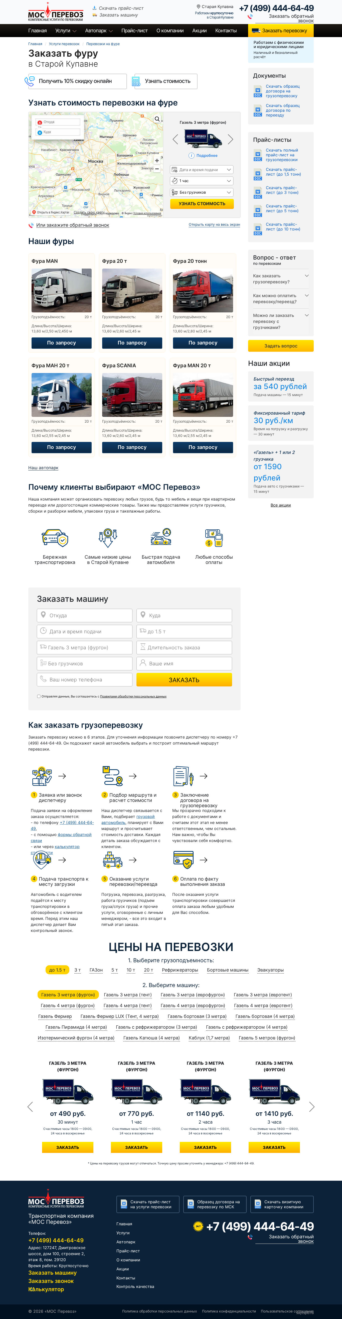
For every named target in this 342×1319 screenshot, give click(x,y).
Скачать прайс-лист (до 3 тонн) (282, 190)
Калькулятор (46, 1289)
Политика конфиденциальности (229, 1311)
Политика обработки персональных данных (159, 1311)
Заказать (184, 680)
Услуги (62, 31)
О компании (170, 31)
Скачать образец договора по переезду (283, 110)
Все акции (281, 505)
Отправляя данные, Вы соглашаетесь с (104, 696)
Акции (199, 31)
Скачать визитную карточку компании (283, 1204)
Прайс (134, 31)
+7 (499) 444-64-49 (276, 8)
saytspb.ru (305, 1312)
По (61, 343)
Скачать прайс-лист (121, 8)
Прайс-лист (128, 1250)
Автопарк (95, 31)
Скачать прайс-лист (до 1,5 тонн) (283, 172)
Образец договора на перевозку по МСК (218, 1204)
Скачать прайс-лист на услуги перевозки (151, 1204)
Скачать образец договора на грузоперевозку (283, 91)
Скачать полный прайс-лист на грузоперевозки (282, 155)
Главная (37, 31)
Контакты (226, 31)
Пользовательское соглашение (287, 1311)
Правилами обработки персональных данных (133, 696)
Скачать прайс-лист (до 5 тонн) (282, 208)
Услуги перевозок (64, 44)
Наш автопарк (43, 467)
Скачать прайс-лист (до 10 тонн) (283, 226)
